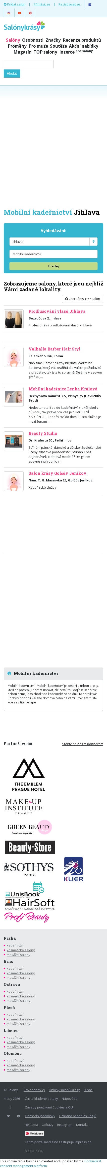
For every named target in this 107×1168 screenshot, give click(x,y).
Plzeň (9, 1007)
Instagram (64, 1124)
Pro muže (38, 46)
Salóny (13, 40)
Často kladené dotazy (41, 1098)
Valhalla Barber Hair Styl (54, 349)
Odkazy (48, 1124)
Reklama (31, 1124)
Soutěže (58, 46)
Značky (53, 40)
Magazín (22, 52)
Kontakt (82, 1124)
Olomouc (13, 1053)
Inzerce (76, 52)
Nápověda (69, 1098)
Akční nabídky (83, 46)
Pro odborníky (34, 1090)
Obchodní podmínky (40, 1116)
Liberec (11, 1030)
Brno (8, 961)
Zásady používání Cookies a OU (49, 1107)
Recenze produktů (82, 40)
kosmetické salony (21, 950)
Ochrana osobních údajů (77, 1116)
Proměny (17, 46)
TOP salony (45, 52)
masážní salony (18, 954)
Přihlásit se (42, 4)
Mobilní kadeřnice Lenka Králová (63, 388)
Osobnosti (33, 40)
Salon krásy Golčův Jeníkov (57, 473)
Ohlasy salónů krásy (64, 1090)
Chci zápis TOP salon (84, 298)
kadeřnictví (15, 945)
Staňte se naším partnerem (82, 744)
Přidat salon (15, 4)
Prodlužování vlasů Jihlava (57, 311)
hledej (53, 266)
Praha (10, 938)
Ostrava (12, 984)
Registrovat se (69, 4)
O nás (88, 1090)
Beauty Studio (43, 433)
